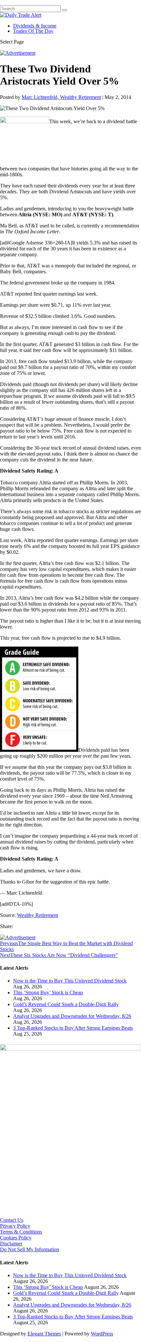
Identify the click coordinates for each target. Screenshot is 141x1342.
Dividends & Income (34, 26)
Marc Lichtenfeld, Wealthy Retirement (61, 97)
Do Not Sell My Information (29, 1249)
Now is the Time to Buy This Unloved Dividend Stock (70, 980)
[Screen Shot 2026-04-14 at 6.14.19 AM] (70, 1049)
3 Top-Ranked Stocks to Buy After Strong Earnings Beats (73, 1028)
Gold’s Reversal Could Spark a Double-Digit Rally (66, 1004)
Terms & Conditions (21, 1232)
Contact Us (11, 1220)
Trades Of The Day (33, 31)
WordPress (102, 1333)
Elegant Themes (44, 1333)
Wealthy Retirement (37, 915)
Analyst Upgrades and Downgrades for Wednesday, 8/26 (72, 1016)
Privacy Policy (15, 1226)
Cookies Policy (15, 1237)
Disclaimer (11, 1243)
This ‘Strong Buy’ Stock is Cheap (48, 992)
